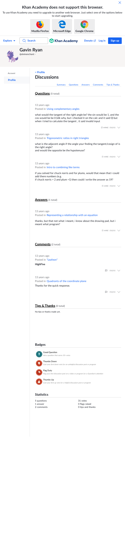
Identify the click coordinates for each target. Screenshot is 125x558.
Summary (61, 85)
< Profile (40, 72)
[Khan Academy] (63, 41)
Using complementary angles (63, 109)
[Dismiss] (119, 2)
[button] (12, 56)
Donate (88, 40)
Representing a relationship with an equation (72, 215)
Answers (86, 85)
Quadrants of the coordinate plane (66, 281)
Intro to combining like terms (63, 167)
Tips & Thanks (112, 85)
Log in (102, 40)
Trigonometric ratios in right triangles (68, 138)
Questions (73, 85)
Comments (98, 85)
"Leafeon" (52, 259)
